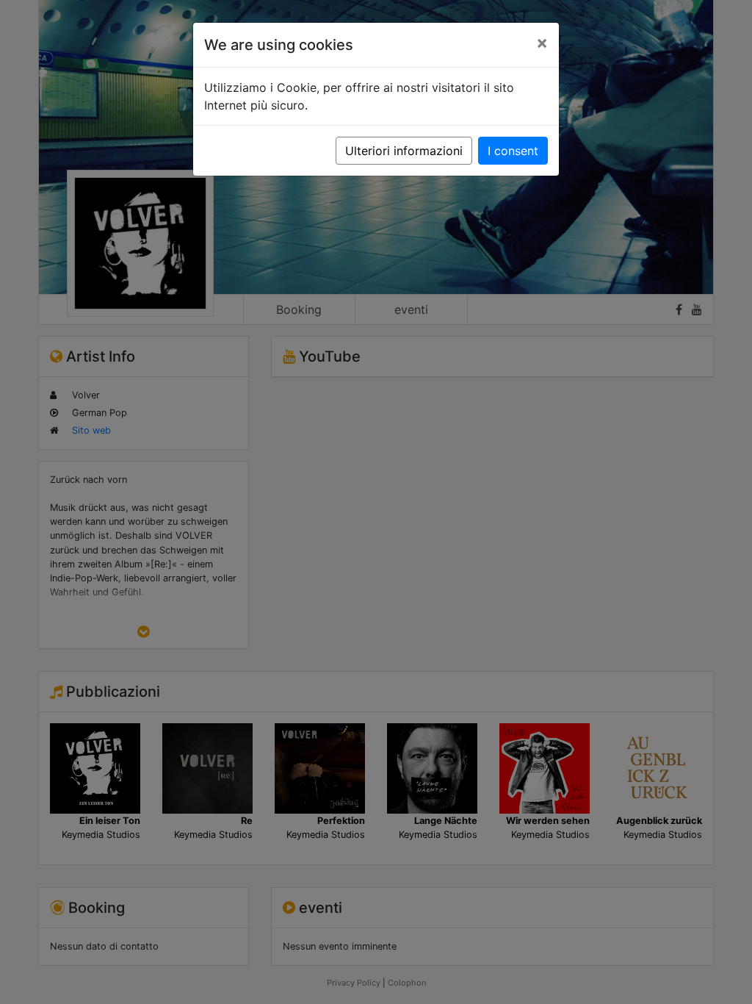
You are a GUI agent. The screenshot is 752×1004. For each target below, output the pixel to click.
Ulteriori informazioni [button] (404, 150)
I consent (513, 150)
